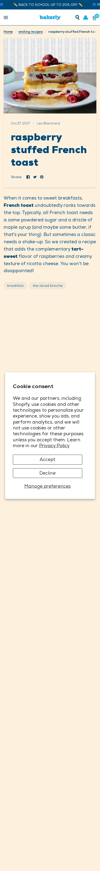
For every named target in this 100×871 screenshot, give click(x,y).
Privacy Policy (54, 446)
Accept (47, 459)
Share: (16, 177)
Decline (47, 473)
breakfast (15, 285)
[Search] (77, 17)
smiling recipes (30, 32)
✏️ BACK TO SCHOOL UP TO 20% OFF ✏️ (44, 5)
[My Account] (86, 17)
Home (8, 32)
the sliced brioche (48, 285)
